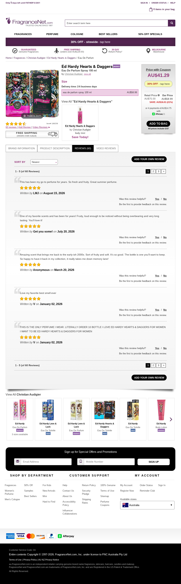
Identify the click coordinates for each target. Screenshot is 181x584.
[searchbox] (116, 23)
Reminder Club (147, 490)
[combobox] (120, 23)
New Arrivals (49, 490)
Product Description (55, 148)
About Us (67, 496)
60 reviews (11, 127)
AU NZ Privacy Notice (48, 560)
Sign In (144, 3)
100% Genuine (107, 485)
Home (9, 58)
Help (172, 3)
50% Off (28, 485)
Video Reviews (106, 148)
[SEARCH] (171, 23)
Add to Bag (158, 123)
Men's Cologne (12, 499)
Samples (28, 490)
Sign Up (154, 461)
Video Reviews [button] (40, 127)
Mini (45, 496)
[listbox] (101, 90)
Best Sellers (30, 496)
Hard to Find (49, 501)
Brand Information (21, 148)
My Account (126, 485)
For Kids (47, 485)
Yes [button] (157, 198)
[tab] (21, 148)
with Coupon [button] (158, 69)
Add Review (24, 127)
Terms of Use (107, 490)
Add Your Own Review (149, 159)
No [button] (165, 198)
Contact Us (68, 490)
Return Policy (89, 485)
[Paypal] (51, 535)
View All (87, 101)
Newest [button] (35, 162)
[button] (32, 134)
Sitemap (104, 496)
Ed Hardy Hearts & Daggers (62, 58)
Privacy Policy (30, 560)
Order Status (159, 3)
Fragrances (20, 58)
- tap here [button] (90, 42)
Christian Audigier (36, 58)
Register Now (127, 490)
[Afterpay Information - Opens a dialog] (158, 114)
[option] (100, 92)
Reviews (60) (83, 148)
